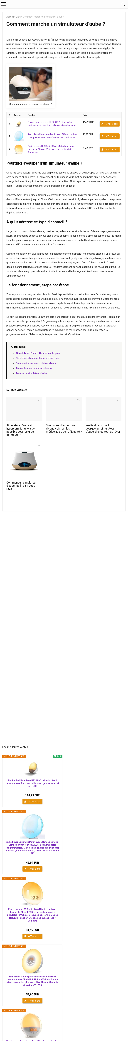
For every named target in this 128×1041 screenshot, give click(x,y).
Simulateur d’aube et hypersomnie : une (37, 358)
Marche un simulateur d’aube (32, 373)
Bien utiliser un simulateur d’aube (34, 368)
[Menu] (3, 4)
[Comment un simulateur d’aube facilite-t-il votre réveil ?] (24, 445)
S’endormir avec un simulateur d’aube (36, 363)
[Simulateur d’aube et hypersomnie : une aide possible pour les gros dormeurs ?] (24, 399)
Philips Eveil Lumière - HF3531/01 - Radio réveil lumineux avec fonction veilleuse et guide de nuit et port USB (32, 783)
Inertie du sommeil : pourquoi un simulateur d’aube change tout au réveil (103, 428)
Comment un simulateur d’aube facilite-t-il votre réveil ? (21, 485)
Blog (18, 17)
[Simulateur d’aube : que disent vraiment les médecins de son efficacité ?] (64, 399)
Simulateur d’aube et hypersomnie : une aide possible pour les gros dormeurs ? (20, 430)
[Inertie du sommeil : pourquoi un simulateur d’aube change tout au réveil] (104, 399)
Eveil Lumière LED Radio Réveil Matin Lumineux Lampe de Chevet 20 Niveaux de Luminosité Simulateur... (51, 149)
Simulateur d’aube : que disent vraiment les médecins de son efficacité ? (64, 428)
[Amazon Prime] (87, 125)
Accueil (10, 17)
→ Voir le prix (111, 124)
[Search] (123, 4)
